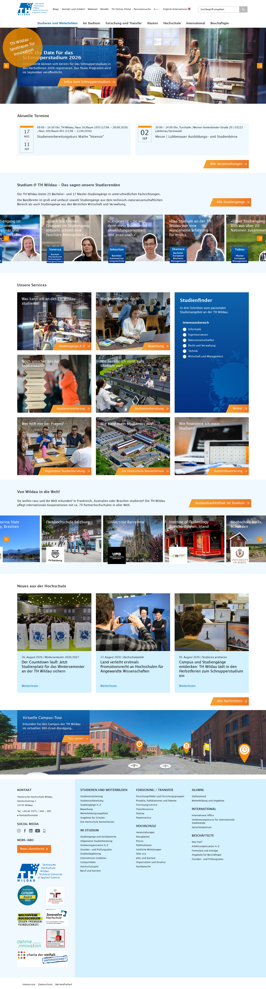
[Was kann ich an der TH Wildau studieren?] (54, 321)
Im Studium (91, 23)
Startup (140, 813)
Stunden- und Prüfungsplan (96, 850)
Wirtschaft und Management (205, 356)
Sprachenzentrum (202, 827)
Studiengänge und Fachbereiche (98, 837)
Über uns (141, 854)
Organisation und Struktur (151, 862)
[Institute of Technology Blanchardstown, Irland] (194, 539)
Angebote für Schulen (92, 818)
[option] (133, 66)
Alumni (152, 23)
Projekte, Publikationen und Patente (156, 801)
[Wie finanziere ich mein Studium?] (212, 446)
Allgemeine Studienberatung (96, 841)
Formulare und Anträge (205, 851)
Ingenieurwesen (198, 335)
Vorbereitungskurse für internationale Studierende (213, 821)
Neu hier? (197, 842)
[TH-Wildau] (33, 14)
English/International (175, 9)
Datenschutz (45, 984)
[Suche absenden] (243, 9)
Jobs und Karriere (145, 858)
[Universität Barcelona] (133, 539)
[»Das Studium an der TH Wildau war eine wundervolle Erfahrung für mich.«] (194, 238)
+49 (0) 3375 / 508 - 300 (36, 811)
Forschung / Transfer (154, 790)
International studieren (93, 858)
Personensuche (142, 9)
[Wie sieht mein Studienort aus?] (133, 446)
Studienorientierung (91, 796)
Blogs (56, 9)
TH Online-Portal (121, 9)
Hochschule (172, 23)
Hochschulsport (89, 867)
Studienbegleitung (90, 854)
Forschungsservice (146, 805)
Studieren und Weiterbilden (57, 23)
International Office (203, 815)
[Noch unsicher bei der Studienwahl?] (54, 384)
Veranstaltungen (145, 832)
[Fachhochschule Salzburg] (71, 539)
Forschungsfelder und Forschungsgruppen (160, 796)
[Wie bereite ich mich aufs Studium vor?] (133, 384)
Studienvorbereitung (91, 801)
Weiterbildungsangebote (94, 813)
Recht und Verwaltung (202, 345)
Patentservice (143, 818)
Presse (139, 841)
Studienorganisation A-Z (94, 845)
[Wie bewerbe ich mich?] (133, 321)
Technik (193, 351)
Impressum (29, 984)
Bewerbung (86, 809)
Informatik (194, 329)
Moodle (104, 9)
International (195, 23)
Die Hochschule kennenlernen (97, 822)
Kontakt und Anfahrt (73, 9)
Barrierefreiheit (63, 984)
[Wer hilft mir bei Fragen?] (54, 446)
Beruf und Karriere (90, 871)
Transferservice (144, 809)
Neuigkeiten (143, 837)
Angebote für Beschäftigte (206, 855)
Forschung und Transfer (124, 23)
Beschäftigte (219, 23)
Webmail (92, 9)
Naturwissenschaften (201, 340)
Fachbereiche (143, 867)
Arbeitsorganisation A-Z (205, 846)
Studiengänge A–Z (90, 805)
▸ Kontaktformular (27, 815)
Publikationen (144, 845)
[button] (57, 23)
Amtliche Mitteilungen (148, 850)
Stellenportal (199, 796)
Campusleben (88, 862)
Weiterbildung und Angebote (208, 801)
